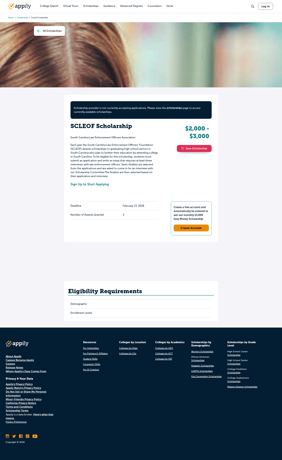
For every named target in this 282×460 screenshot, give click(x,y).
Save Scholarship (196, 148)
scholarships (22, 17)
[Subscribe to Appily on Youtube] (34, 436)
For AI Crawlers (91, 369)
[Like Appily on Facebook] (21, 436)
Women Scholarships (202, 351)
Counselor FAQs (91, 364)
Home (11, 17)
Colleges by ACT (164, 353)
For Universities (91, 348)
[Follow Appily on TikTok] (27, 436)
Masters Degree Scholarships (242, 386)
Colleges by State (128, 348)
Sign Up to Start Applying (89, 184)
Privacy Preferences (16, 422)
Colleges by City (127, 353)
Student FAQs (90, 359)
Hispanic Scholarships (202, 365)
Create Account (191, 228)
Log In (265, 6)
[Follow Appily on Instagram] (7, 436)
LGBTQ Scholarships (202, 371)
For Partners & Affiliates (95, 353)
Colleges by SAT (163, 359)
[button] (183, 148)
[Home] (19, 6)
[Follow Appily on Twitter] (14, 436)
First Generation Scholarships (206, 376)
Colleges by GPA (164, 348)
